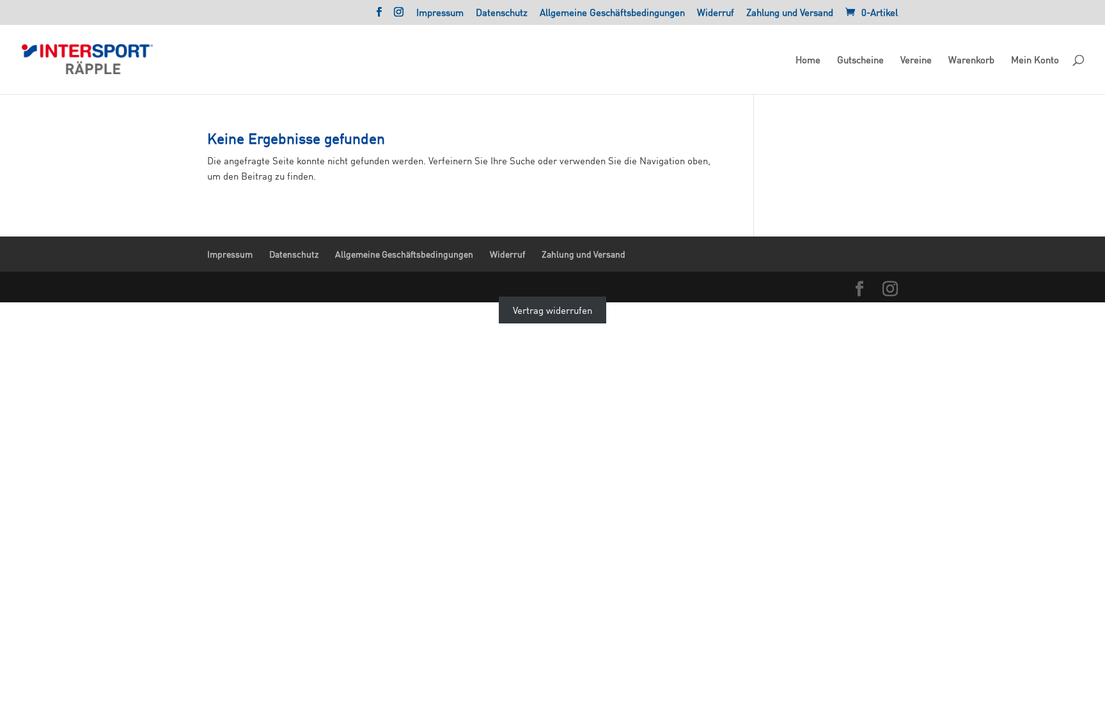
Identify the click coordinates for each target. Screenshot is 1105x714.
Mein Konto (1035, 60)
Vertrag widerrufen (552, 310)
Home (807, 60)
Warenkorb (971, 60)
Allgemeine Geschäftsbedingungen (612, 13)
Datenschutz (502, 13)
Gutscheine (860, 60)
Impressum (440, 13)
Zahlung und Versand (789, 13)
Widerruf (715, 13)
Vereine (916, 60)
